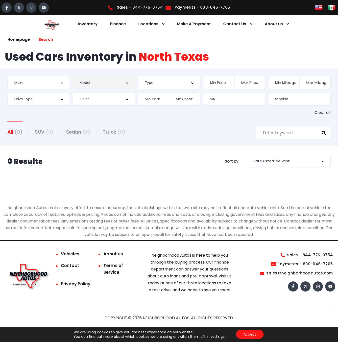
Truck (114, 132)
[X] (19, 7)
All (15, 132)
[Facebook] (6, 7)
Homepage (18, 39)
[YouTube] (44, 7)
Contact (70, 266)
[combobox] (38, 82)
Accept (249, 334)
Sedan (78, 132)
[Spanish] (332, 7)
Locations (148, 24)
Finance (118, 24)
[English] (319, 7)
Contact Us (234, 24)
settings (217, 336)
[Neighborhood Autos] (51, 24)
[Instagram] (31, 7)
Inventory (88, 24)
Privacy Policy (75, 284)
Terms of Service (113, 269)
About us (274, 24)
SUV (44, 132)
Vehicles (70, 254)
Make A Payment (194, 24)
